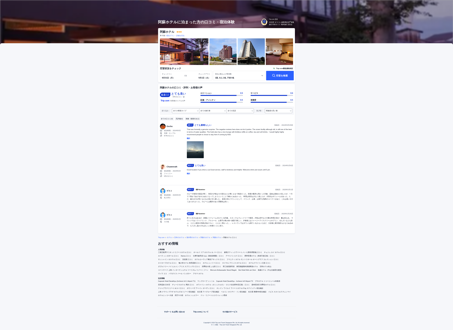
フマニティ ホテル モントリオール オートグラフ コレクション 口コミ (253, 259)
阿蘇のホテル (205, 237)
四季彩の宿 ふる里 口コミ (211, 266)
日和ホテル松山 (265, 266)
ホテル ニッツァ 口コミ (211, 263)
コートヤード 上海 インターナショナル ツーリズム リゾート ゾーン (183, 270)
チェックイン (167, 74)
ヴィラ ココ (162, 273)
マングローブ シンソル (205, 281)
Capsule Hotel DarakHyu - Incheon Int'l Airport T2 (234, 281)
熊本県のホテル (192, 237)
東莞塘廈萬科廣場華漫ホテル (247, 266)
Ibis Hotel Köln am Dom (247, 270)
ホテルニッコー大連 (165, 295)
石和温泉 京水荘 (164, 285)
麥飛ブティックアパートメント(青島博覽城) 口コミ (243, 252)
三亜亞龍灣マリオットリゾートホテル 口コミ (175, 252)
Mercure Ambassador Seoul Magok (223, 270)
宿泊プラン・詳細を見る (175, 35)
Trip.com (161, 237)
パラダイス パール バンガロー (180, 273)
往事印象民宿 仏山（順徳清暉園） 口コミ (208, 256)
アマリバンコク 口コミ (234, 256)
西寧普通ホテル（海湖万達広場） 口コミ (260, 256)
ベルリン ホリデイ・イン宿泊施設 (233, 292)
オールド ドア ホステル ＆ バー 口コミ (207, 252)
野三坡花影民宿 (229, 266)
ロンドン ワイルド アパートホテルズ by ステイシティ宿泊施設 (240, 288)
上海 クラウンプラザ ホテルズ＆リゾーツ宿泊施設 (176, 292)
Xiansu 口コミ (186, 256)
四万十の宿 (179, 295)
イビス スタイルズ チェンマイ (279, 292)
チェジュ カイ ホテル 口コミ (274, 252)
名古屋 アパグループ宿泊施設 (208, 292)
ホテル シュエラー (192, 295)
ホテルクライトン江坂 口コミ (260, 263)
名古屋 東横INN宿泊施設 (257, 292)
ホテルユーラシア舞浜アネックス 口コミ (210, 259)
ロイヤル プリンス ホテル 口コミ (234, 263)
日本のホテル (179, 237)
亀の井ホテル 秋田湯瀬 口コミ (190, 263)
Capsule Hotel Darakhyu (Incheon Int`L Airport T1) (176, 281)
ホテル (169, 237)
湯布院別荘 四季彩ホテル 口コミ (264, 285)
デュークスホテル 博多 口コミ (183, 285)
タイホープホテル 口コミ (167, 263)
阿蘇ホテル (217, 237)
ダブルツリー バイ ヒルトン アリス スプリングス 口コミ (179, 266)
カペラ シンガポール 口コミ (168, 256)
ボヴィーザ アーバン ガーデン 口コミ (201, 288)
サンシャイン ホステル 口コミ (169, 259)
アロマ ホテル (198, 273)
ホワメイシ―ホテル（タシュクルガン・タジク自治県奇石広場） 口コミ (223, 285)
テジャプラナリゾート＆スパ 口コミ (171, 288)
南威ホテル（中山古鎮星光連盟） (270, 270)
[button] (328, 4)
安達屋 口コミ (187, 259)
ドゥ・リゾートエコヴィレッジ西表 (214, 295)
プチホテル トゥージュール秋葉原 (267, 281)
